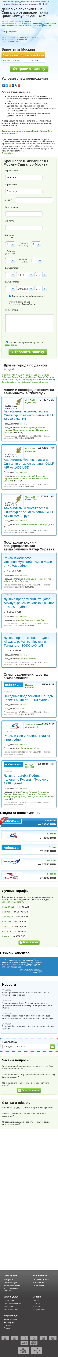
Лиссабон (6, 931)
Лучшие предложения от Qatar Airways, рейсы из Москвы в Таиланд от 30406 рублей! (27, 641)
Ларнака (8, 430)
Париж (39, 430)
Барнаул (8, 794)
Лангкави (6, 921)
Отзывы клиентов (15, 953)
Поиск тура (9, 1300)
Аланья (24, 792)
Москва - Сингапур (12, 60)
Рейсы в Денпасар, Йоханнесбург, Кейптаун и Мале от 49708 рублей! (28, 562)
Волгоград (32, 794)
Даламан (42, 794)
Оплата (36, 1300)
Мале (12, 379)
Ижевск (5, 936)
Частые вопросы (15, 1060)
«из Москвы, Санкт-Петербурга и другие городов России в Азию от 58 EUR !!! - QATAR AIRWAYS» (28, 24)
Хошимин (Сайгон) (32, 375)
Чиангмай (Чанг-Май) (11, 375)
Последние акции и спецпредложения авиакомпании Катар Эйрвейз (29, 546)
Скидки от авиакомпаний (20, 813)
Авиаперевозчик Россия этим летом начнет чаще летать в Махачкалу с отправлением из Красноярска (27, 1017)
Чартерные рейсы (12, 1285)
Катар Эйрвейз (9, 31)
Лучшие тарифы (15, 891)
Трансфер (8, 1306)
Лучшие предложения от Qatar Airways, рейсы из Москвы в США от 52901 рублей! (29, 603)
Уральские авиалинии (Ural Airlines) (36, 725)
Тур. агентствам (11, 1309)
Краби (33, 379)
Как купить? (9, 1279)
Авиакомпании (10, 1319)
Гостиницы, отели (40, 1279)
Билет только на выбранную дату (28, 296)
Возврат (36, 1306)
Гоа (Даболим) (24, 382)
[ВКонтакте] (3, 85)
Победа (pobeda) (29, 686)
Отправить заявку (29, 69)
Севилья (6, 912)
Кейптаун (8, 581)
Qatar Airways (39, 1)
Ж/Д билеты (38, 1282)
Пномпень (24, 377)
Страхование (38, 1285)
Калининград (27, 748)
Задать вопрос (30, 1090)
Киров (51, 796)
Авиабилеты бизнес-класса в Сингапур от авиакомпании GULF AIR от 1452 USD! (29, 463)
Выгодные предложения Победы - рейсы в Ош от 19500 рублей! (29, 698)
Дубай (32, 427)
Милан (32, 430)
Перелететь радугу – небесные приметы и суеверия (27, 1107)
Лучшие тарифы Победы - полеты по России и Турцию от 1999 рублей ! (27, 779)
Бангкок (44, 382)
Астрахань (43, 792)
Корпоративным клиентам (11, 1289)
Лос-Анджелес (28, 620)
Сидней (45, 375)
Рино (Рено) (8, 907)
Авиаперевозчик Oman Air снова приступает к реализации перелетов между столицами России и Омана (27, 1005)
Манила (5, 379)
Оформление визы (12, 1303)
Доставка (37, 1303)
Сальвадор (7, 916)
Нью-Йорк (40, 620)
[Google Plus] (19, 85)
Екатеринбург (10, 796)
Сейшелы (6, 377)
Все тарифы (30, 942)
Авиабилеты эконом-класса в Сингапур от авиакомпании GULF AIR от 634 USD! (29, 415)
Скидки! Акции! (10, 1282)
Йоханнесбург (43, 579)
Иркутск (21, 796)
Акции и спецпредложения (16, 1)
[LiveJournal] (16, 85)
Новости (9, 984)
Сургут (5, 926)
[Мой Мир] (13, 85)
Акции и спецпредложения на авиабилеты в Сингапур (29, 391)
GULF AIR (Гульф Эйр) (31, 401)
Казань (29, 796)
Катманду (50, 379)
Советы (7, 1328)
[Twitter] (6, 85)
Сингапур (8, 432)
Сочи (36, 748)
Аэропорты (9, 1322)
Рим (46, 430)
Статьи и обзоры (16, 1103)
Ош (22, 708)
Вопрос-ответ (39, 1309)
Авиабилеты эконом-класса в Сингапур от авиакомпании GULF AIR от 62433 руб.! (29, 512)
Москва (23, 424)
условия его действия (12, 902)
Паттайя (50, 377)
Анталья (33, 792)
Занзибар (6, 382)
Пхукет (14, 377)
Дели (13, 382)
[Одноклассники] (9, 85)
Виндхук (36, 382)
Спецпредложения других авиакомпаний (26, 676)
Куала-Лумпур (23, 379)
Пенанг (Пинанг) (37, 377)
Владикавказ (19, 794)
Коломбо (41, 379)
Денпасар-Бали (28, 579)
